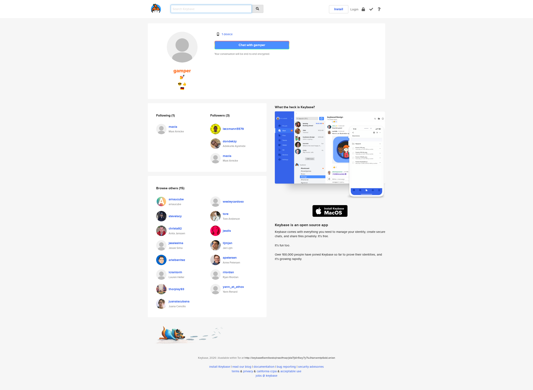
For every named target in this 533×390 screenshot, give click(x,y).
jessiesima (176, 243)
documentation (264, 366)
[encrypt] (363, 9)
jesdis (227, 230)
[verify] (371, 9)
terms (235, 371)
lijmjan (227, 243)
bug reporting (286, 366)
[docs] (379, 9)
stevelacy (175, 216)
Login (354, 9)
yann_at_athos (233, 287)
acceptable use (290, 371)
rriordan (228, 272)
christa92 (175, 228)
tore (225, 214)
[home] (156, 7)
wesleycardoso (233, 201)
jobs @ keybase (266, 375)
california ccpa (267, 371)
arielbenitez (177, 260)
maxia (173, 126)
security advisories (311, 366)
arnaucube (176, 199)
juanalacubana (179, 301)
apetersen (230, 257)
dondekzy (230, 141)
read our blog (241, 366)
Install (338, 9)
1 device (227, 34)
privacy (248, 371)
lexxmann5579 (233, 129)
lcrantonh (175, 272)
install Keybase (219, 366)
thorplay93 (176, 289)
